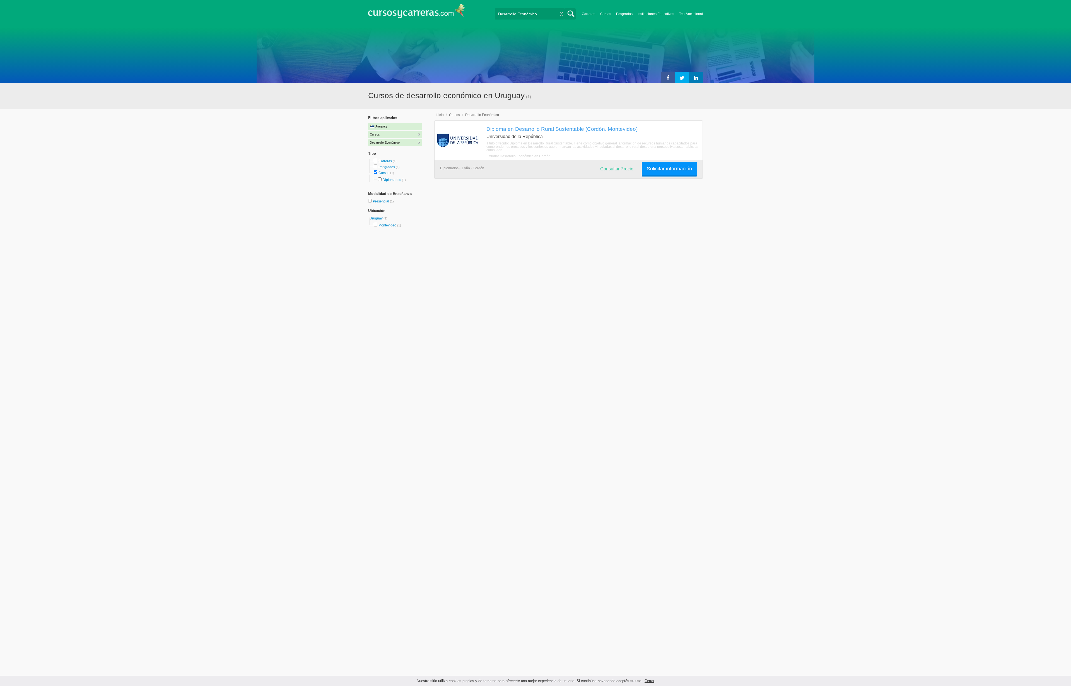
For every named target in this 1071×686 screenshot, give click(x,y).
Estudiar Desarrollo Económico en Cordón (518, 156)
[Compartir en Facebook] (668, 77)
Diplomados (392, 180)
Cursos (605, 14)
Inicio (440, 115)
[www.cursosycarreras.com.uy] (416, 13)
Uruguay (376, 218)
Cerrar (649, 681)
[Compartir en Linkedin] (696, 77)
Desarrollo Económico (482, 115)
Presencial (381, 201)
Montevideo (387, 225)
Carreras (588, 14)
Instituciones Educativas (656, 14)
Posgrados (624, 14)
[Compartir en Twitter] (682, 77)
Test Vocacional (691, 14)
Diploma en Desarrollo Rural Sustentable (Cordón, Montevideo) (562, 129)
